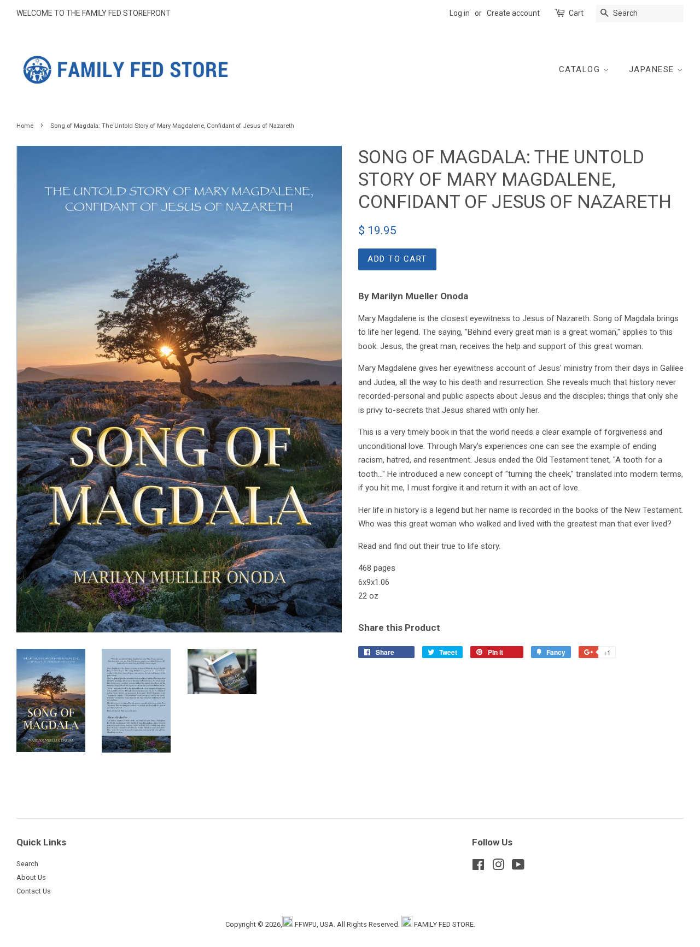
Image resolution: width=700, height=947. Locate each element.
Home (24, 125)
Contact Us (33, 891)
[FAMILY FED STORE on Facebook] (478, 867)
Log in (460, 13)
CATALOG (581, 69)
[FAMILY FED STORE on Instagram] (498, 867)
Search (27, 864)
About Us (31, 877)
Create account (513, 13)
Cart (576, 13)
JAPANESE (653, 69)
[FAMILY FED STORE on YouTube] (518, 867)
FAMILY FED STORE (444, 924)
